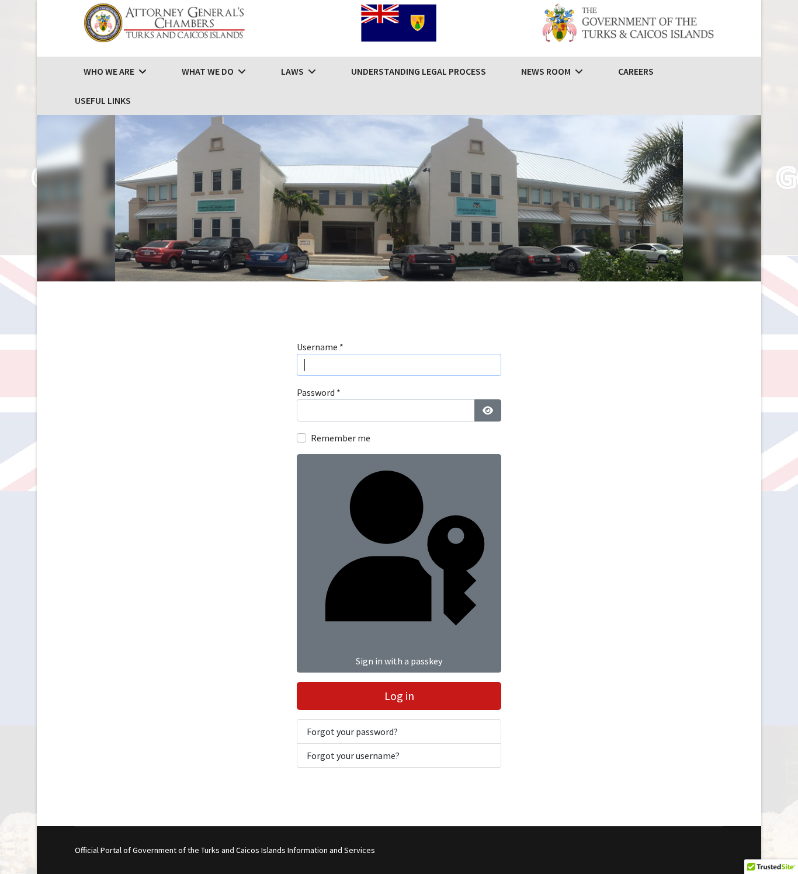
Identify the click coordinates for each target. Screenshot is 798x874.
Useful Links (103, 100)
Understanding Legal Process (418, 71)
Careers (636, 71)
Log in (399, 695)
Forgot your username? (353, 755)
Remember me (340, 438)
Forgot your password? (352, 731)
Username (320, 347)
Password (319, 392)
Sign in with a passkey (399, 661)
